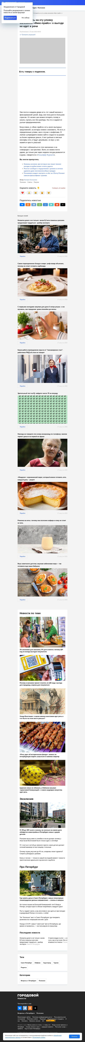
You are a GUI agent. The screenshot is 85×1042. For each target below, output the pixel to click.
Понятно (74, 1036)
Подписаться (10, 18)
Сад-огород (47, 963)
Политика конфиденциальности (42, 1017)
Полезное (41, 8)
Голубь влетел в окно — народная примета (39, 1027)
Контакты (24, 1021)
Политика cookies (32, 1019)
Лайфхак (37, 963)
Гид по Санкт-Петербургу (32, 1028)
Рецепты (24, 967)
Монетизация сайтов (24, 1017)
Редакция (43, 1019)
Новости (22, 998)
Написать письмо (34, 1021)
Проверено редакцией (28, 34)
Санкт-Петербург (26, 963)
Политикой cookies (39, 1037)
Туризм (56, 963)
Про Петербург (29, 866)
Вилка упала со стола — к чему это (39, 1025)
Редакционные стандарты (56, 1019)
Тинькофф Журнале (46, 155)
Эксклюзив (26, 798)
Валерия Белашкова (30, 180)
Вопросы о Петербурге (28, 980)
